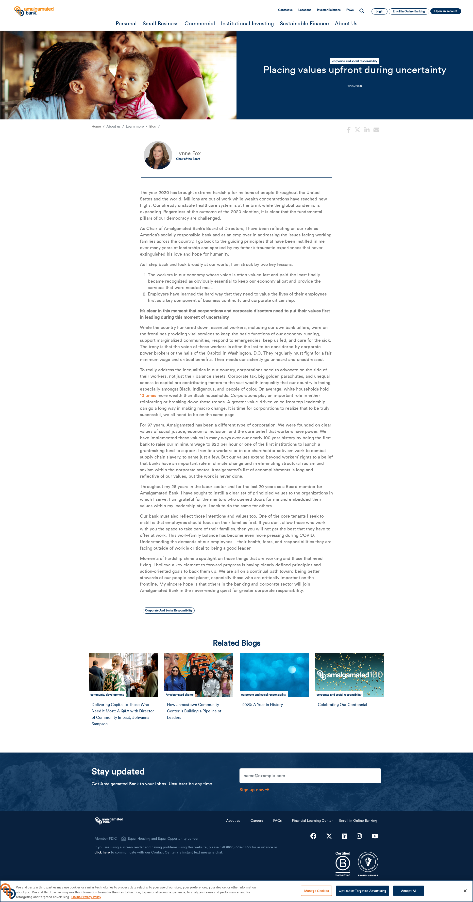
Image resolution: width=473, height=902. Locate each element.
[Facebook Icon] (313, 836)
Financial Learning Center (312, 820)
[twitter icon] (357, 129)
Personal (126, 23)
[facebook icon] (349, 129)
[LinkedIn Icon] (344, 836)
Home (96, 126)
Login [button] (379, 11)
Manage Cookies (316, 890)
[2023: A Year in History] (274, 675)
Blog (152, 126)
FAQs (350, 9)
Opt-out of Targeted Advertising (362, 890)
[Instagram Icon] (359, 836)
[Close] (465, 890)
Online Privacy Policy (86, 897)
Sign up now (251, 789)
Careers (257, 820)
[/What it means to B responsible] (343, 864)
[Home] (33, 9)
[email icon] (376, 129)
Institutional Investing (247, 23)
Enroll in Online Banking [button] (409, 11)
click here (102, 852)
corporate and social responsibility (354, 61)
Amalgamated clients (179, 694)
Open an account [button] (445, 11)
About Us (346, 23)
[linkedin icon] (367, 129)
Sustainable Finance (304, 23)
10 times (148, 395)
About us (233, 820)
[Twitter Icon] (329, 836)
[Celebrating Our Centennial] (349, 675)
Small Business (161, 23)
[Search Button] (361, 11)
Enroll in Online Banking (358, 820)
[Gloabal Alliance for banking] (368, 864)
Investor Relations (328, 9)
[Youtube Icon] (375, 836)
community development (107, 694)
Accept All (408, 890)
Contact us (285, 9)
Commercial (200, 23)
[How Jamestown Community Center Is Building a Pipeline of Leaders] (199, 675)
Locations (304, 9)
